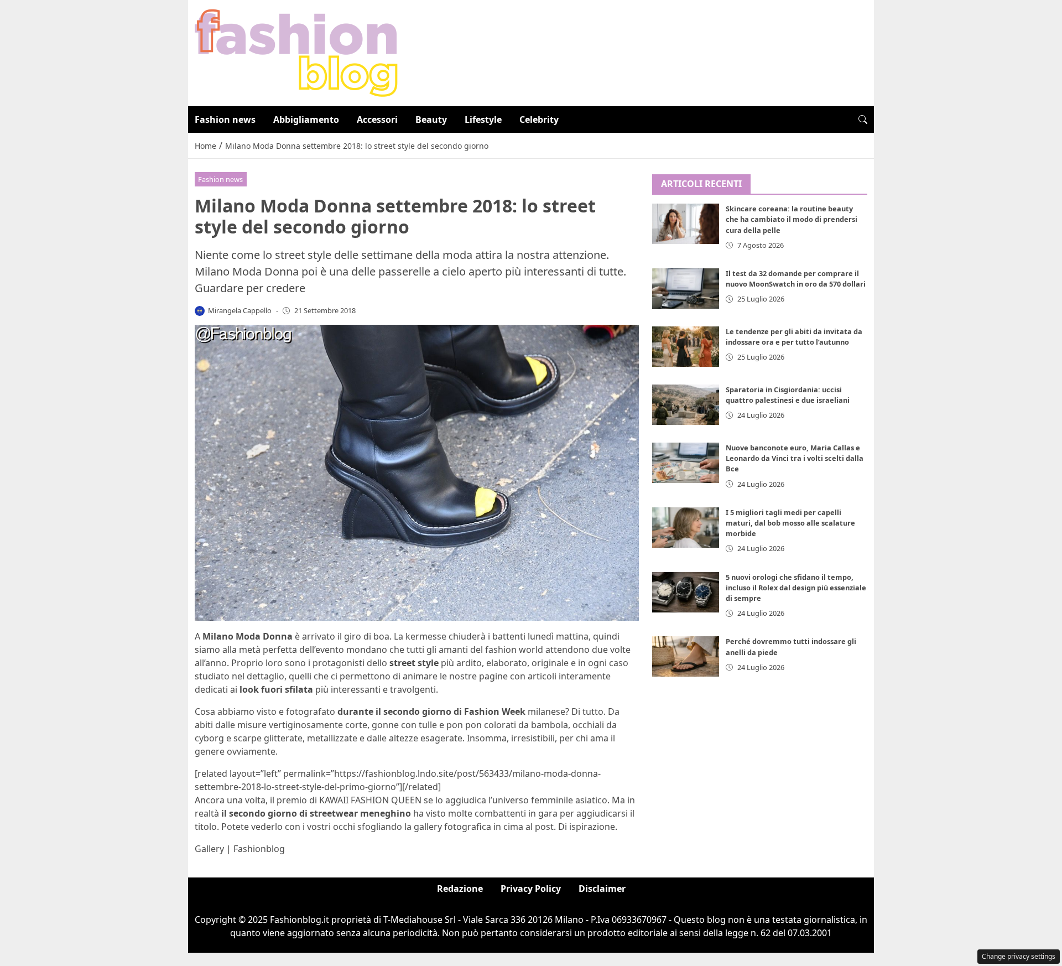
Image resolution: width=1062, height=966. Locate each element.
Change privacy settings (1018, 956)
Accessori (377, 119)
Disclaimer (602, 888)
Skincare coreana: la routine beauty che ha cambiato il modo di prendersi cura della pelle (791, 219)
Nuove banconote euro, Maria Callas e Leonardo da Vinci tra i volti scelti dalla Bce (794, 458)
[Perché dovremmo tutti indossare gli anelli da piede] (686, 657)
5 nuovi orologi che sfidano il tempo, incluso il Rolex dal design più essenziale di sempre (796, 587)
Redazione (460, 888)
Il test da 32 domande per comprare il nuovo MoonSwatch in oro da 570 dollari (796, 278)
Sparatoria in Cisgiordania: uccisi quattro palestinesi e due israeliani (788, 395)
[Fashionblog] (296, 52)
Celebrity (539, 119)
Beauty (431, 119)
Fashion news (225, 119)
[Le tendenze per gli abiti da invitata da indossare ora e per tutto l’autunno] (686, 346)
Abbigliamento (306, 119)
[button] (862, 119)
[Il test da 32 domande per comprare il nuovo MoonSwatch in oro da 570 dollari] (686, 288)
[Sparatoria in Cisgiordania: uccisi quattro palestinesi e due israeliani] (686, 405)
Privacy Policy (531, 888)
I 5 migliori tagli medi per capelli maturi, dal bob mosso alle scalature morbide (790, 522)
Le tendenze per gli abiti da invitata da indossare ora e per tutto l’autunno (794, 336)
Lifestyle (483, 119)
